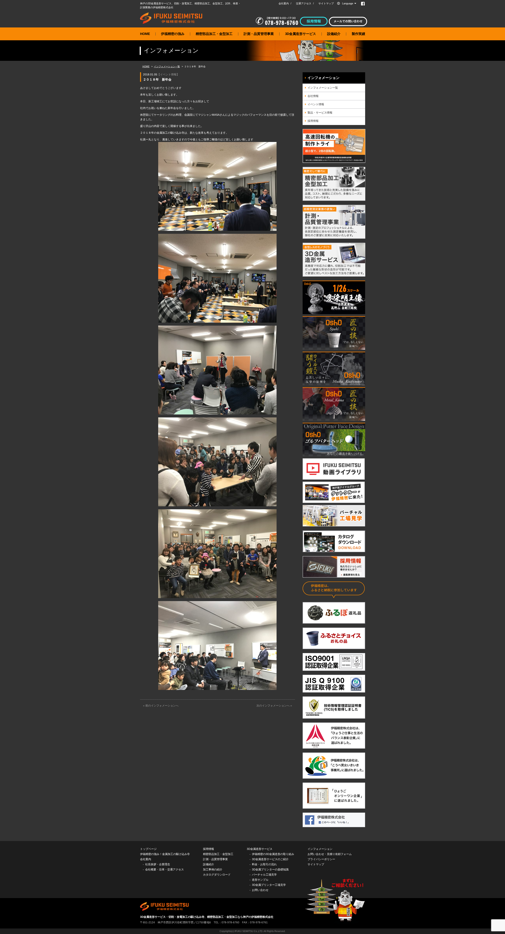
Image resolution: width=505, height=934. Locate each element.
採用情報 (313, 120)
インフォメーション (323, 78)
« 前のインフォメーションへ (161, 705)
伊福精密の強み (172, 34)
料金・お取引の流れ (264, 864)
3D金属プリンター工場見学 (269, 884)
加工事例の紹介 (212, 869)
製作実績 (358, 34)
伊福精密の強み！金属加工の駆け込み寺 (165, 854)
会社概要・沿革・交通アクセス (164, 869)
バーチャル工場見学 (264, 874)
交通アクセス (303, 3)
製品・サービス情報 (320, 112)
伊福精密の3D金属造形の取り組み (273, 854)
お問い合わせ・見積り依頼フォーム (330, 854)
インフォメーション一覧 (167, 66)
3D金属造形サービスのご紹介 (270, 859)
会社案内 (284, 3)
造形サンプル (260, 879)
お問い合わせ (260, 890)
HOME (145, 34)
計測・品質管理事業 (259, 34)
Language (347, 3)
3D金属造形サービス (300, 34)
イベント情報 (168, 74)
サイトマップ (326, 3)
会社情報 (313, 96)
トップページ (148, 848)
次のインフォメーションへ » (274, 705)
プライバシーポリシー (321, 859)
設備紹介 (333, 34)
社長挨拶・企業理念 (157, 864)
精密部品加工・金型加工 (214, 34)
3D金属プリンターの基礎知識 (270, 869)
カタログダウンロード (217, 874)
